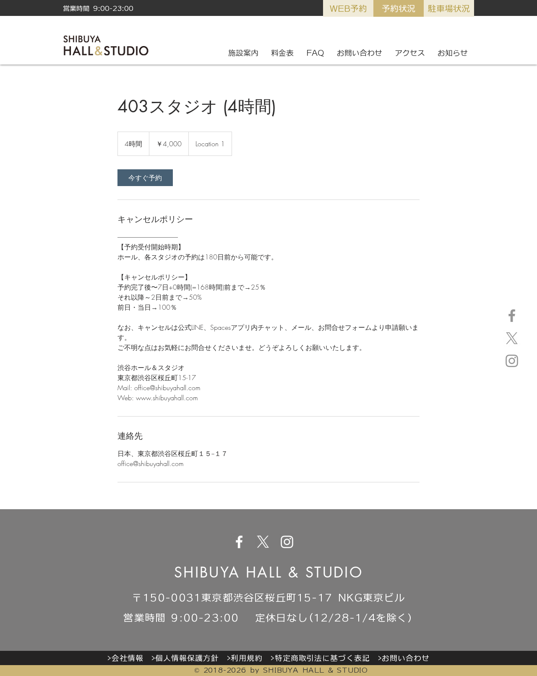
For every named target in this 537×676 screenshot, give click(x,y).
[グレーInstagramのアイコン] (511, 360)
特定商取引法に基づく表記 (322, 658)
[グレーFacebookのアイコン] (511, 315)
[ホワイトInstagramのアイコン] (287, 542)
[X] (511, 338)
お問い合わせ (405, 658)
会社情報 (127, 658)
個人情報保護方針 (187, 658)
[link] (145, 177)
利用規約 (247, 658)
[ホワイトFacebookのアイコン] (239, 542)
